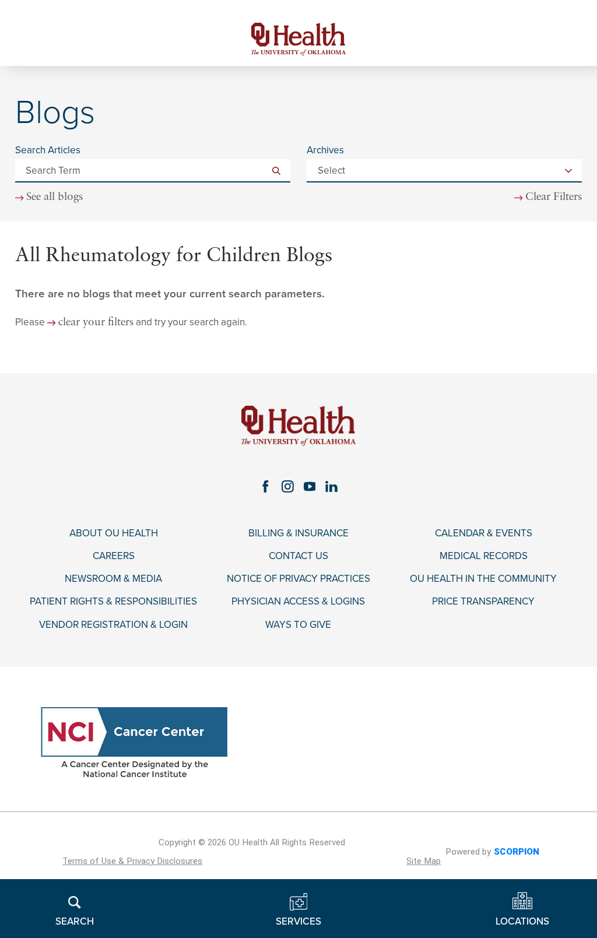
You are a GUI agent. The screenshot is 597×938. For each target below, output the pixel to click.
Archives (325, 150)
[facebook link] (265, 487)
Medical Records (484, 556)
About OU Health (113, 533)
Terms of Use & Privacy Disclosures (132, 861)
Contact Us (298, 556)
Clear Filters (553, 197)
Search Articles (47, 150)
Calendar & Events (483, 533)
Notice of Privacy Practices (298, 579)
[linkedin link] (332, 487)
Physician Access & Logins (298, 601)
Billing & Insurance (298, 533)
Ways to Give (298, 625)
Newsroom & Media (113, 579)
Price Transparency (483, 601)
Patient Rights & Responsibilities (113, 601)
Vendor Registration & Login (113, 625)
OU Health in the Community (483, 579)
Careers (114, 556)
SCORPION (516, 851)
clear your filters (96, 323)
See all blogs (54, 197)
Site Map (423, 861)
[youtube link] (309, 487)
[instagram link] (287, 487)
